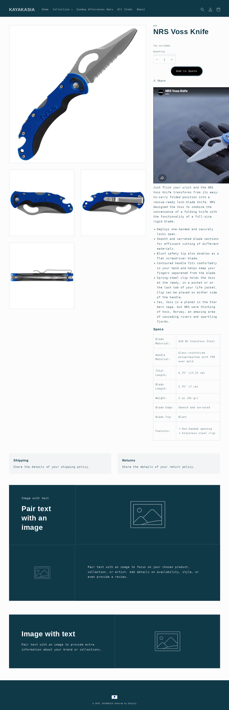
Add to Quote (186, 70)
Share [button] (161, 80)
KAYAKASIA (107, 703)
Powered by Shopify (126, 703)
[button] (62, 9)
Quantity (159, 51)
